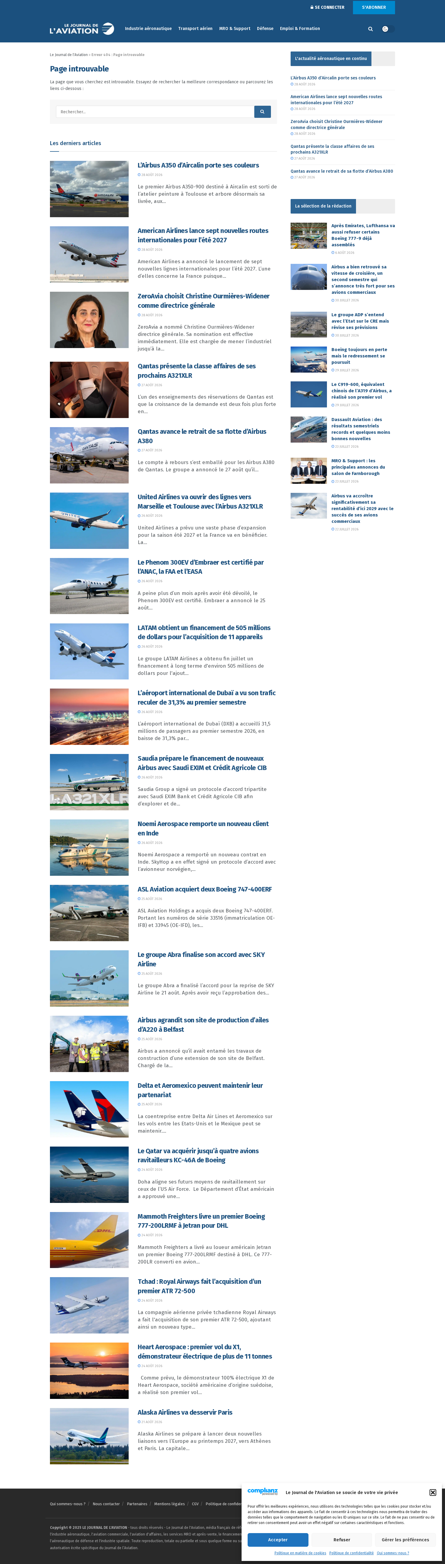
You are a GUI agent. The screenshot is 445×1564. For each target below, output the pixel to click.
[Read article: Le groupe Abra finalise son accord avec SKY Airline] (89, 978)
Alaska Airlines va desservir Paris (185, 1412)
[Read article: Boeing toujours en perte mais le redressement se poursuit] (309, 360)
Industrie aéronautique (148, 28)
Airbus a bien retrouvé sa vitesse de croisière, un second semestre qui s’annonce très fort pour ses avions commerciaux (363, 279)
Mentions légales (169, 1504)
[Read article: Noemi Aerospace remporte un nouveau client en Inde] (89, 847)
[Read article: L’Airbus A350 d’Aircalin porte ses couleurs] (89, 189)
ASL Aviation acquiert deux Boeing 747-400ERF (205, 889)
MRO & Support (234, 28)
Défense (265, 28)
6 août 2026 (344, 253)
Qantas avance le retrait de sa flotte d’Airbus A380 (342, 171)
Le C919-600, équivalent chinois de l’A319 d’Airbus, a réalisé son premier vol (361, 391)
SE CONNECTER (329, 7)
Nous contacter (106, 1504)
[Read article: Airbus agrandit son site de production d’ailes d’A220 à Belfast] (89, 1044)
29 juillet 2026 (346, 370)
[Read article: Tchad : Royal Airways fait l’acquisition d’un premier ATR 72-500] (89, 1305)
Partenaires (137, 1504)
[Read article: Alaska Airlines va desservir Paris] (89, 1436)
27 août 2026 (151, 385)
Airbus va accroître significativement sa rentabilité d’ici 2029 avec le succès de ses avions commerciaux (362, 508)
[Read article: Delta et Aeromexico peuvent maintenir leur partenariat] (89, 1109)
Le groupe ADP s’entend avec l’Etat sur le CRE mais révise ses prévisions (360, 321)
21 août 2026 (151, 1422)
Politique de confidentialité (351, 1553)
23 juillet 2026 (346, 447)
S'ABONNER (374, 7)
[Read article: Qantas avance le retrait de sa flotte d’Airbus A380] (89, 455)
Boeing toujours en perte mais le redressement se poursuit (359, 356)
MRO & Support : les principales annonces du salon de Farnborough (358, 467)
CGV (195, 1504)
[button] (433, 1492)
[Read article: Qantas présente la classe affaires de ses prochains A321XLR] (89, 390)
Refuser (342, 1539)
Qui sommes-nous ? (393, 1553)
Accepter (278, 1539)
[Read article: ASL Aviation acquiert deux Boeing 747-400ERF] (89, 913)
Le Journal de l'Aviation (69, 55)
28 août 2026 (151, 175)
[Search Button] (370, 28)
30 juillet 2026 (346, 300)
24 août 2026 (151, 1170)
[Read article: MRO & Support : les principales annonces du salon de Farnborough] (309, 471)
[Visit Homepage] (83, 29)
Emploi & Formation (300, 28)
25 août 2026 (151, 899)
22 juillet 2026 (346, 529)
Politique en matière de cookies (300, 1553)
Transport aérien (195, 28)
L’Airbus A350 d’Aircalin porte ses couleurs (198, 165)
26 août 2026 (151, 516)
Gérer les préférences (405, 1539)
